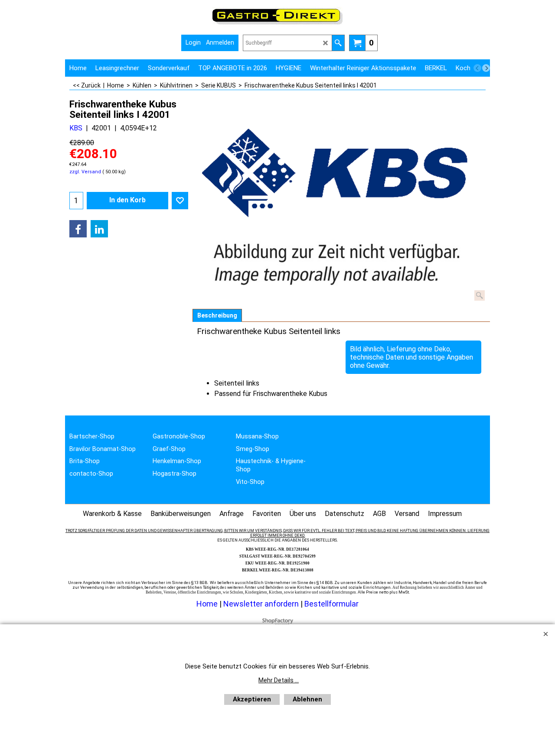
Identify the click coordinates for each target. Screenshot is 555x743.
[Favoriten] (180, 200)
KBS (75, 128)
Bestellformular (331, 603)
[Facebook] (78, 228)
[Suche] (338, 43)
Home (207, 603)
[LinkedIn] (99, 228)
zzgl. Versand (85, 172)
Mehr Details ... (278, 680)
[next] (486, 68)
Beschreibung (217, 315)
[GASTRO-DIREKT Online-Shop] (277, 24)
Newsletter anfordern (261, 603)
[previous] (477, 68)
